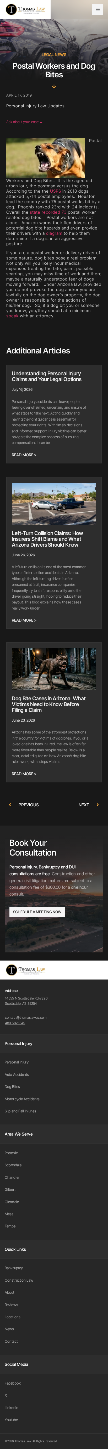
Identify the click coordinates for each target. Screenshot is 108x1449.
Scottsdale (13, 1165)
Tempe (10, 1226)
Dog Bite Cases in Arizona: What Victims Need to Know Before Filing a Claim (49, 704)
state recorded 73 (48, 212)
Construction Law (19, 1280)
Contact (11, 1341)
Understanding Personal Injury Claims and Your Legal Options (47, 376)
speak (12, 315)
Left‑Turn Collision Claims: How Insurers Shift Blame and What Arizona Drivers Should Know (47, 539)
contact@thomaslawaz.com (26, 1017)
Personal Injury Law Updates (35, 105)
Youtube (11, 1419)
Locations (12, 1317)
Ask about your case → (24, 121)
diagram (54, 233)
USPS (55, 191)
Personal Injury (17, 1062)
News (9, 1329)
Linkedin (11, 1407)
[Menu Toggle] (97, 9)
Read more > (24, 454)
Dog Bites (12, 1086)
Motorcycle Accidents (22, 1099)
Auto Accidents (17, 1074)
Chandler (12, 1177)
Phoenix (11, 1153)
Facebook (13, 1383)
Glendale (12, 1202)
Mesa (9, 1214)
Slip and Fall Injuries (20, 1111)
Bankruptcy (14, 1268)
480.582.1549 (15, 1023)
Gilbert (10, 1189)
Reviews (11, 1304)
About (9, 1292)
